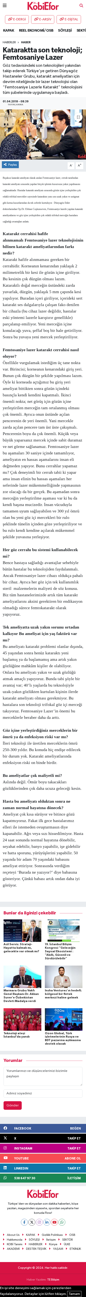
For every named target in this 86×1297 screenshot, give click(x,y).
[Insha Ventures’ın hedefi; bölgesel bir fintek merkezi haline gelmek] (64, 976)
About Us (13, 1234)
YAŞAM (58, 1248)
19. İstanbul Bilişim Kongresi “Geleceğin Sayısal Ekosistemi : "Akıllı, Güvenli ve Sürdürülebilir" (60, 951)
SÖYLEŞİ (65, 30)
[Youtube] (54, 1222)
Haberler (9, 42)
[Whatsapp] (61, 1222)
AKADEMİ (13, 1248)
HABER (26, 42)
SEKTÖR (67, 1239)
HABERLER (35, 1244)
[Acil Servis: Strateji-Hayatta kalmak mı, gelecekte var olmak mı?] (22, 930)
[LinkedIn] (46, 1222)
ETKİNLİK (75, 1248)
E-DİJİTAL (71, 19)
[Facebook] (24, 1222)
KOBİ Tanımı (14, 1244)
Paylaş (12, 164)
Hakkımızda (14, 1239)
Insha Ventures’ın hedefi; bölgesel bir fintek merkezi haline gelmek (63, 994)
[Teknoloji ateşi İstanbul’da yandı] (22, 1019)
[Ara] (81, 6)
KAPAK (8, 30)
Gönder (12, 1105)
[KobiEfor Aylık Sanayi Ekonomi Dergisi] (43, 5)
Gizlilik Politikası (52, 1234)
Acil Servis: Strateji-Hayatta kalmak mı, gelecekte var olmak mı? (21, 948)
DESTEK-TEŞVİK (36, 1248)
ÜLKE (67, 1244)
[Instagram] (39, 1222)
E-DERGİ (19, 19)
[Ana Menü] (5, 5)
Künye (53, 1244)
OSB (72, 1234)
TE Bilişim (53, 1279)
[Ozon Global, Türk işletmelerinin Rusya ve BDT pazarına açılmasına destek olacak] (64, 1019)
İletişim (51, 1239)
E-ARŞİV (45, 19)
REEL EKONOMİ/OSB (36, 30)
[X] (31, 1222)
